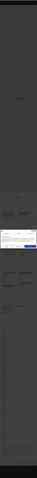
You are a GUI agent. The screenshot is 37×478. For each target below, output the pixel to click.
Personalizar (18, 246)
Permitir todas (30, 246)
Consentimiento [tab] (6, 233)
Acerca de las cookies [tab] (30, 233)
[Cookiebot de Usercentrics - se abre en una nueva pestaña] (32, 231)
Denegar (6, 246)
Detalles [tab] (18, 233)
